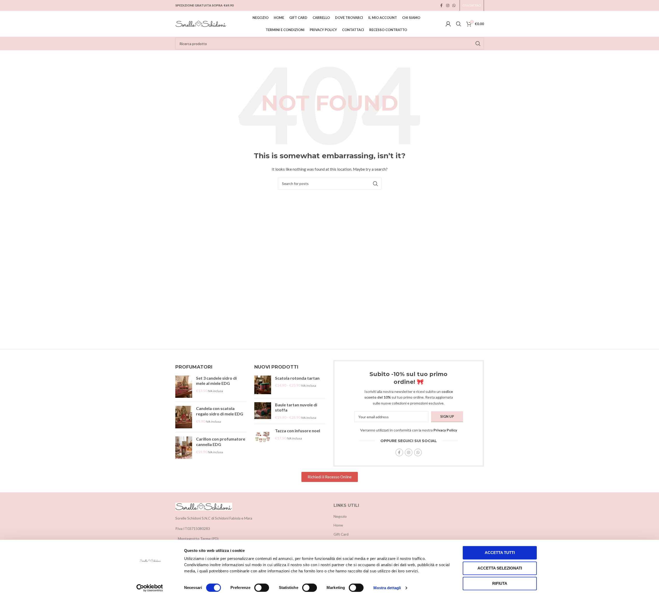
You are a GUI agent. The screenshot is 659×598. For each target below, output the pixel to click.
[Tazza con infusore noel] (262, 436)
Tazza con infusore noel (297, 430)
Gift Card (341, 534)
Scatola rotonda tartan (297, 378)
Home (338, 525)
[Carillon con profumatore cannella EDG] (183, 447)
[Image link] (203, 506)
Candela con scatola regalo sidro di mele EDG (219, 411)
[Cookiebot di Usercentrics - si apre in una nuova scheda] (149, 588)
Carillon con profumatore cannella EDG (220, 441)
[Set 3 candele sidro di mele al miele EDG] (183, 387)
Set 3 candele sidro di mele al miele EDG (216, 381)
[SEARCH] (478, 43)
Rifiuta (499, 583)
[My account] (448, 24)
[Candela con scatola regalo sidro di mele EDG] (183, 417)
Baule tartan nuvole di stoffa (296, 407)
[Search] (458, 24)
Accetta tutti (500, 552)
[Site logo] (201, 23)
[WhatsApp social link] (454, 5)
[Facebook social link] (441, 5)
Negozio (340, 516)
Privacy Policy (445, 430)
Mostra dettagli (387, 588)
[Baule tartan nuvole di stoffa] (262, 411)
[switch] (261, 587)
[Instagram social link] (448, 5)
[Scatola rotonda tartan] (262, 385)
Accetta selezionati (499, 568)
